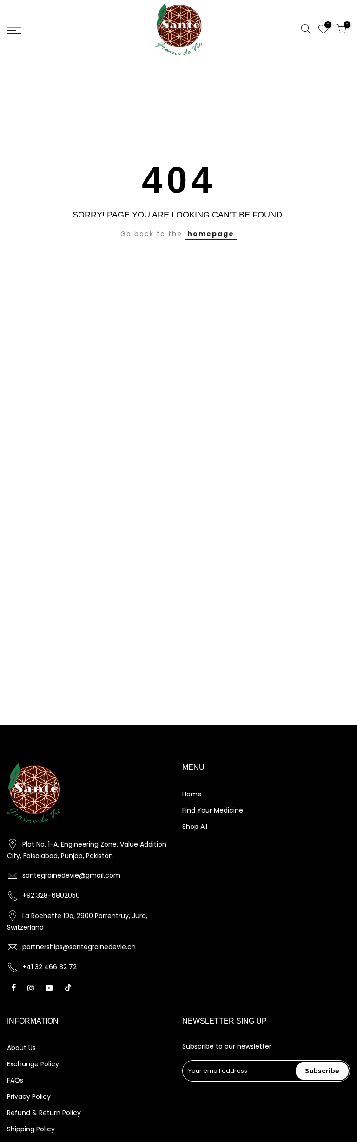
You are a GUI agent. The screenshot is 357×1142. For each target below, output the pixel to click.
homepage (210, 233)
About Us (21, 1047)
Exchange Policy (33, 1064)
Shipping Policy (31, 1129)
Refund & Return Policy (44, 1112)
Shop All (194, 826)
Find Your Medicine (212, 810)
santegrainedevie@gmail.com (71, 875)
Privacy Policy (29, 1096)
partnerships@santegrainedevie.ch (79, 947)
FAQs (15, 1080)
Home (192, 794)
